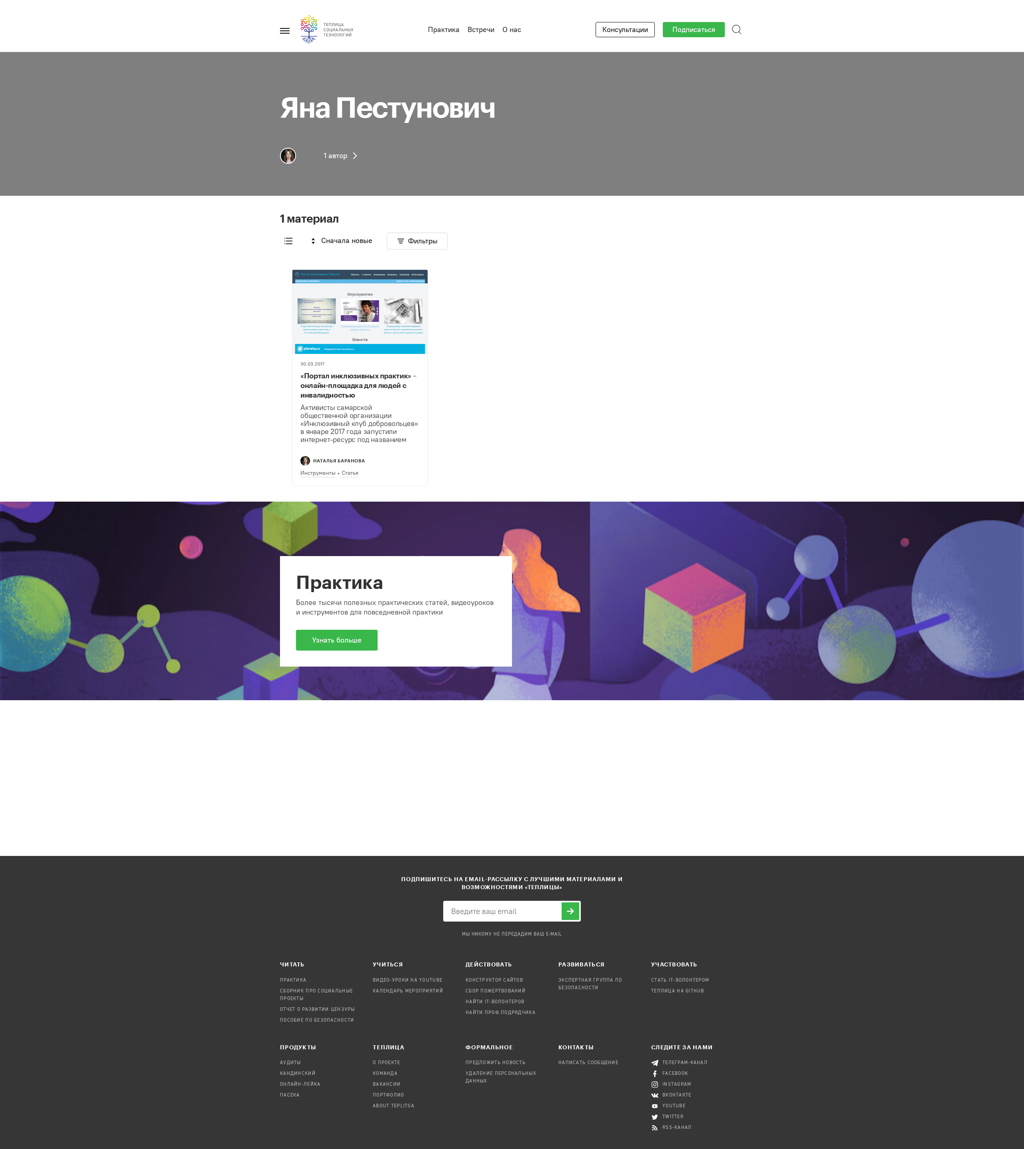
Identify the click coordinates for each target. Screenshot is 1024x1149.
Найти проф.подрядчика (501, 1012)
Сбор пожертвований (496, 991)
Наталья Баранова (339, 460)
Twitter (673, 1117)
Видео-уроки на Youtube (407, 980)
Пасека (290, 1095)
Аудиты (290, 1063)
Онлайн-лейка (300, 1084)
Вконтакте (677, 1095)
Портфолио (388, 1095)
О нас (511, 29)
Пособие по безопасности (317, 1020)
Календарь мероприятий (408, 991)
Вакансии (386, 1084)
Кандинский (298, 1073)
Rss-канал (677, 1127)
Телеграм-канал (685, 1063)
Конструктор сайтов (494, 980)
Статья (350, 473)
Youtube (674, 1106)
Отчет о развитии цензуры (317, 1009)
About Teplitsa (393, 1106)
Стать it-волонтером (680, 980)
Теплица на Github (677, 991)
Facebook (675, 1073)
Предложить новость (496, 1063)
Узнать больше (337, 640)
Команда (385, 1073)
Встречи (481, 29)
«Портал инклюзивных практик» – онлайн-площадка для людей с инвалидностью (358, 385)
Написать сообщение (588, 1063)
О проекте (386, 1063)
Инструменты (318, 473)
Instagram (677, 1084)
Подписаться (693, 29)
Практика (444, 29)
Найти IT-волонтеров (495, 1002)
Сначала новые (346, 240)
